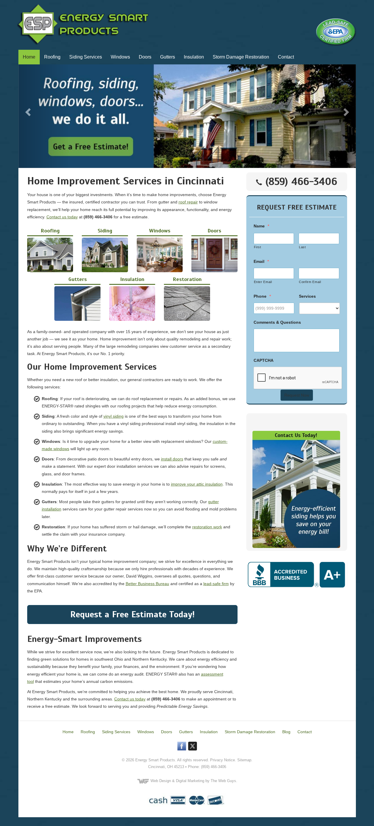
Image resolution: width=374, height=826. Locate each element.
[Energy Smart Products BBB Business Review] (296, 574)
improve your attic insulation (197, 484)
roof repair (188, 202)
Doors (145, 56)
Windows (120, 56)
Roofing (52, 56)
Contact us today (62, 217)
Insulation (194, 56)
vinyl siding (113, 416)
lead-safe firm (216, 583)
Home (29, 56)
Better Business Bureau (147, 583)
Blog (286, 731)
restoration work (207, 527)
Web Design (160, 781)
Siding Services (85, 56)
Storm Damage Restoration (241, 56)
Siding (105, 230)
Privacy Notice (222, 760)
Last (302, 247)
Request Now (296, 395)
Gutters (167, 56)
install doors (172, 459)
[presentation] (298, 378)
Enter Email (263, 282)
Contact (286, 56)
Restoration (187, 279)
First (257, 247)
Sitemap (244, 760)
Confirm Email (310, 282)
